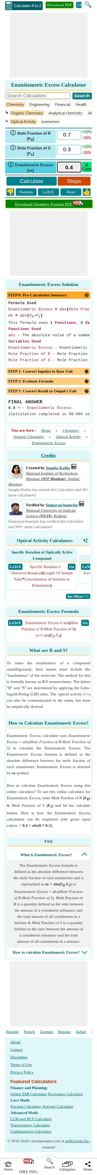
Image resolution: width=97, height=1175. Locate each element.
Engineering (39, 104)
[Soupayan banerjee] (15, 514)
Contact (16, 1050)
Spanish (12, 1032)
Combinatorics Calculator (30, 1131)
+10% (87, 131)
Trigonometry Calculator (30, 1125)
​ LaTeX (15, 567)
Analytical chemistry (65, 113)
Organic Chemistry (27, 113)
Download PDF (59, 5)
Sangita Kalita (58, 468)
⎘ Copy (87, 167)
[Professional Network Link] (73, 468)
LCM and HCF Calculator (31, 1119)
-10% (86, 137)
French (29, 1032)
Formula (26, 192)
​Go (85, 623)
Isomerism (50, 121)
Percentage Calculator (65, 1094)
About (15, 1042)
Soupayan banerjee (62, 505)
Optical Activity (23, 121)
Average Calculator (57, 1106)
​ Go (71, 567)
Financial (62, 104)
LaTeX (48, 192)
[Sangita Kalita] (15, 477)
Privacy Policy (22, 1072)
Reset (70, 192)
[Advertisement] (48, 45)
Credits (48, 455)
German (46, 1032)
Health (81, 104)
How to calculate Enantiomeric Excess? (46, 952)
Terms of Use (21, 1065)
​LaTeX (15, 623)
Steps (74, 181)
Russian (64, 1032)
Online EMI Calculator (28, 1094)
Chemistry (15, 104)
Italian (81, 1032)
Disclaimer (19, 1057)
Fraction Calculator (25, 1106)
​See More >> (78, 596)
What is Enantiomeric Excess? (46, 855)
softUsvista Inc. (77, 1141)
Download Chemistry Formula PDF (44, 204)
